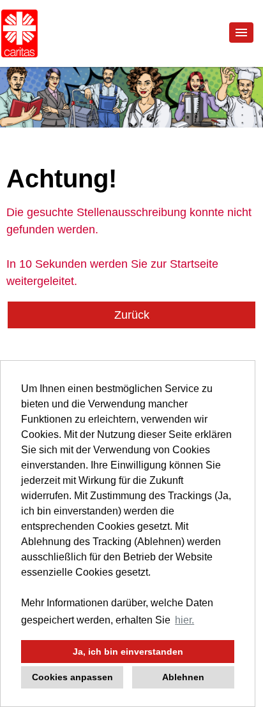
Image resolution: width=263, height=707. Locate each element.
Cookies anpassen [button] (72, 677)
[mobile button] (241, 32)
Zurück (131, 315)
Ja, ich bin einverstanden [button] (128, 651)
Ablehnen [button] (183, 677)
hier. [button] (184, 620)
